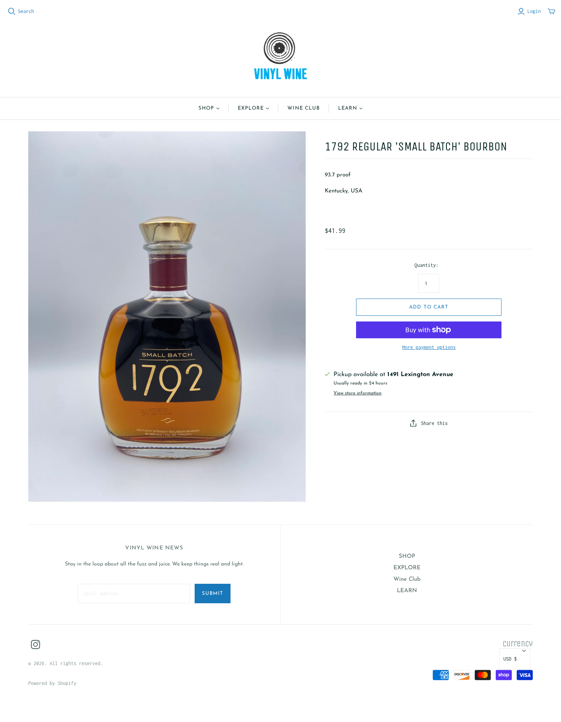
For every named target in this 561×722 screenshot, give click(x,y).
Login (534, 11)
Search (26, 11)
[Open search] (12, 11)
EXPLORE (251, 108)
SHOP (206, 108)
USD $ (510, 659)
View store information (358, 393)
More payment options (429, 347)
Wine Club (303, 108)
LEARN (347, 108)
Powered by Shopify (52, 683)
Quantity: (426, 265)
